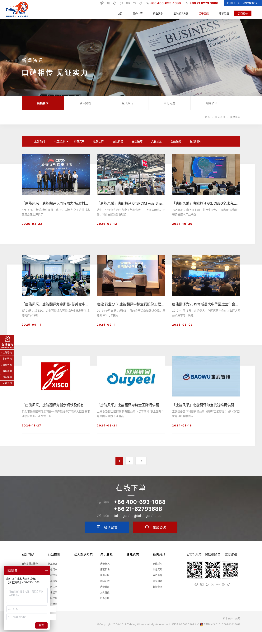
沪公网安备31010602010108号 (221, 624)
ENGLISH (233, 3)
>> (141, 460)
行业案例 (158, 13)
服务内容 (138, 13)
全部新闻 (39, 141)
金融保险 (176, 141)
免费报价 (243, 13)
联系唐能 (105, 598)
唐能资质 (224, 13)
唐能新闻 (43, 103)
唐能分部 (105, 586)
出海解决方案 (180, 13)
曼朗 (237, 618)
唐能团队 (105, 575)
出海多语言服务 (30, 563)
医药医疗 (137, 141)
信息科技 (117, 141)
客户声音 (127, 103)
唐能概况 (105, 563)
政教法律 (98, 141)
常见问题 (169, 103)
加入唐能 (105, 592)
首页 (119, 13)
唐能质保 (105, 569)
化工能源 (59, 141)
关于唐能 (204, 13)
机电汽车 (79, 141)
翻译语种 (105, 581)
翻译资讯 (212, 103)
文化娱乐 (156, 141)
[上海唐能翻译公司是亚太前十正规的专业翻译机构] (17, 9)
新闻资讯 (220, 117)
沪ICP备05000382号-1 (185, 624)
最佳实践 (85, 103)
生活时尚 (195, 141)
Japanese (250, 3)
